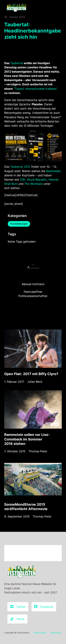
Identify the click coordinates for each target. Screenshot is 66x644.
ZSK (22, 179)
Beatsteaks (53, 171)
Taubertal (16, 63)
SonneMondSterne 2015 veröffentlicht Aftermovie (26, 506)
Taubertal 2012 (20, 166)
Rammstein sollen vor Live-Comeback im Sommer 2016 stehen (27, 439)
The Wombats (33, 184)
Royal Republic (37, 179)
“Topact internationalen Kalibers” (35, 88)
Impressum (56, 632)
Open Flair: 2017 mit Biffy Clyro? (31, 374)
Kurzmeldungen (19, 223)
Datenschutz (40, 632)
